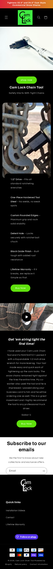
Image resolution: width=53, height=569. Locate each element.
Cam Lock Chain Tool (24, 560)
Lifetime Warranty (15, 524)
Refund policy (21, 564)
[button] (6, 17)
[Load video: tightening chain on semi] (26, 317)
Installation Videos (15, 510)
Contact (10, 517)
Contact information (39, 564)
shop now (26, 80)
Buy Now (20, 288)
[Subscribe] (43, 471)
